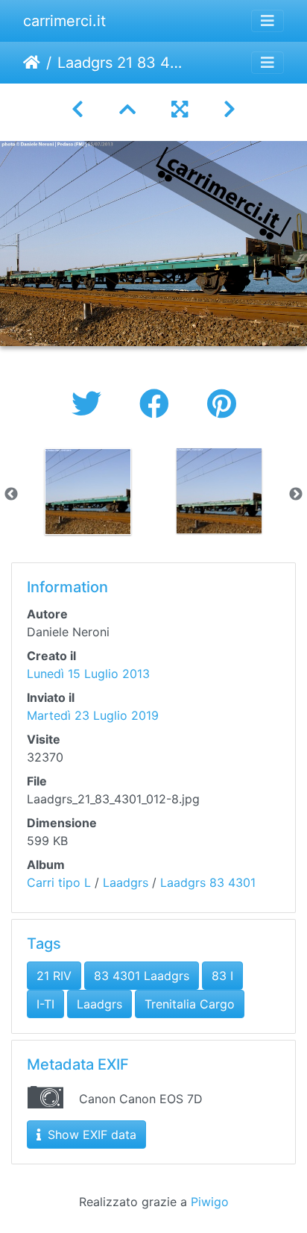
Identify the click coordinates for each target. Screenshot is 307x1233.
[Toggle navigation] (267, 21)
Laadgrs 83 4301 (208, 882)
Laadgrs (125, 882)
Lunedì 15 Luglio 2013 (88, 673)
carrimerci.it (64, 21)
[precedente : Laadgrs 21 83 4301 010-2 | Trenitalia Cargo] (77, 109)
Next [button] (295, 494)
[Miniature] (127, 109)
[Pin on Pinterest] (221, 404)
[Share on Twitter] (90, 404)
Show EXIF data (90, 1134)
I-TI (45, 1004)
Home (31, 62)
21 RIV (54, 975)
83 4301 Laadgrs (141, 975)
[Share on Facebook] (158, 404)
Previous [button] (11, 494)
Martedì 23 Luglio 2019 (93, 715)
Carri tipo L (59, 882)
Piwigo (210, 1201)
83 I (222, 975)
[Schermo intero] (180, 109)
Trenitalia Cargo (190, 1004)
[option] (88, 491)
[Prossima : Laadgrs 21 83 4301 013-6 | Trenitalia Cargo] (229, 109)
